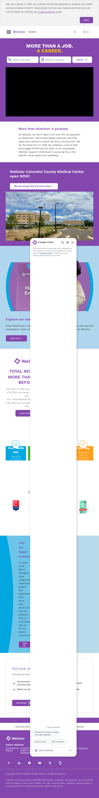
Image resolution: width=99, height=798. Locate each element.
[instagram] (29, 763)
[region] (53, 496)
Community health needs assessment (27, 750)
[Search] (75, 32)
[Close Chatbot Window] (72, 242)
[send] (70, 750)
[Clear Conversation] (62, 242)
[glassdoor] (60, 763)
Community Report (12, 749)
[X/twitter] (50, 763)
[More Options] (36, 750)
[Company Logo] (19, 32)
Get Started (21, 703)
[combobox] (23, 59)
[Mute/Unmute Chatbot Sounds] (67, 242)
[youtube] (40, 763)
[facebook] (9, 763)
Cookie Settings (46, 11)
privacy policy (46, 253)
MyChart (83, 748)
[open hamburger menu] (9, 32)
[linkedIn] (19, 763)
